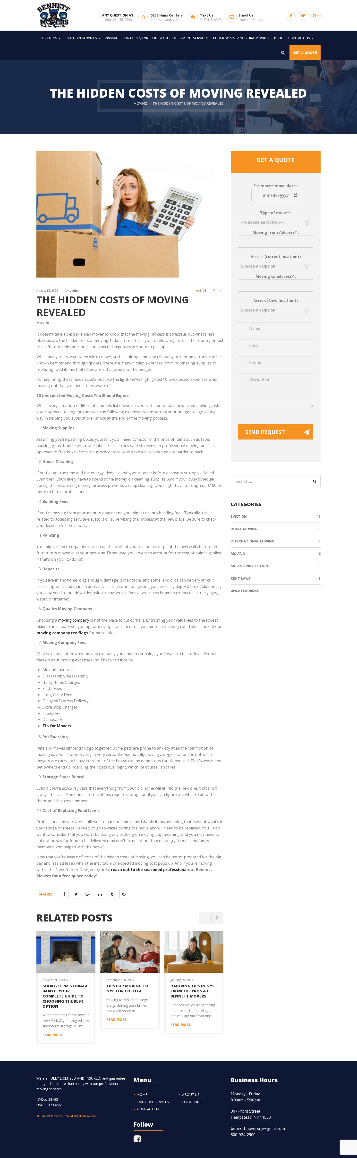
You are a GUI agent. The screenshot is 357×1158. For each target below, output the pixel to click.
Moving (140, 103)
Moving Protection (249, 566)
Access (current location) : (276, 256)
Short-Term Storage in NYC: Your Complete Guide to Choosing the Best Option (65, 996)
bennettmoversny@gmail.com (258, 1128)
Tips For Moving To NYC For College (127, 988)
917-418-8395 (211, 19)
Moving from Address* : (276, 232)
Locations (192, 1101)
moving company (73, 620)
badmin (74, 290)
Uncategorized (245, 590)
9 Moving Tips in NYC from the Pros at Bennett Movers (192, 991)
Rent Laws (241, 578)
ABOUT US (190, 1094)
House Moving (244, 528)
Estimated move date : (276, 185)
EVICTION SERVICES (153, 1101)
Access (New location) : (275, 300)
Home (142, 1094)
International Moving (252, 541)
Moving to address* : (275, 276)
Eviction (239, 516)
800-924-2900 (243, 1134)
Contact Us (148, 1109)
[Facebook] (140, 1138)
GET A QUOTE (305, 52)
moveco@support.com (257, 19)
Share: (45, 894)
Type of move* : (275, 212)
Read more (52, 1034)
